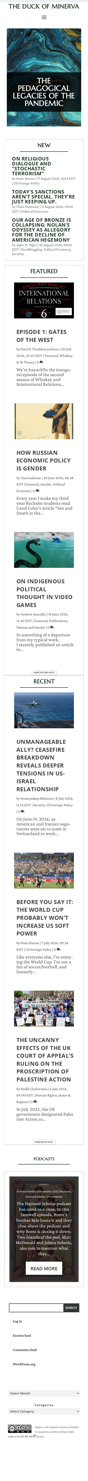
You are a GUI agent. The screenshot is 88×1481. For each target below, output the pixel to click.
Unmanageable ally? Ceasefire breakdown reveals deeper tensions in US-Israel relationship (41, 765)
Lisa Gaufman (31, 478)
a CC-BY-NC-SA (23, 1436)
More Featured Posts (44, 673)
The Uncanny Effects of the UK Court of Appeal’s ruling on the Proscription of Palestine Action (45, 1059)
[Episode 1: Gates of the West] (44, 302)
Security (18, 254)
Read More (44, 1268)
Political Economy (34, 211)
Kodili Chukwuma (34, 1089)
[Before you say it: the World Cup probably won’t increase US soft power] (44, 873)
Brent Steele (27, 1191)
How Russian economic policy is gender (43, 460)
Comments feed (25, 1350)
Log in (17, 1321)
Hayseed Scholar (36, 1196)
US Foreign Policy (27, 183)
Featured (51, 356)
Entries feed (22, 1335)
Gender (45, 484)
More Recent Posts (44, 1142)
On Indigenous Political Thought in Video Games (44, 593)
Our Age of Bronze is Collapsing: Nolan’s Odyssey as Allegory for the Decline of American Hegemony (41, 230)
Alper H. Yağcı (26, 245)
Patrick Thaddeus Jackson (40, 349)
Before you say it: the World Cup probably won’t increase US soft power (44, 917)
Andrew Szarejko (33, 614)
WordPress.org (24, 1364)
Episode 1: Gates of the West (41, 336)
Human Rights (46, 1095)
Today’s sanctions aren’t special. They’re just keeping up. (43, 196)
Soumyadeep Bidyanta (37, 798)
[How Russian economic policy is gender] (44, 423)
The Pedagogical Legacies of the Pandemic (44, 92)
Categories (44, 1405)
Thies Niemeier (27, 207)
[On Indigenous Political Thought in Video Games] (44, 552)
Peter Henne (25, 178)
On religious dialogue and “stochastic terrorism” (31, 166)
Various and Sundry (30, 627)
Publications (58, 621)
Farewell (44, 1184)
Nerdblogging (31, 249)
